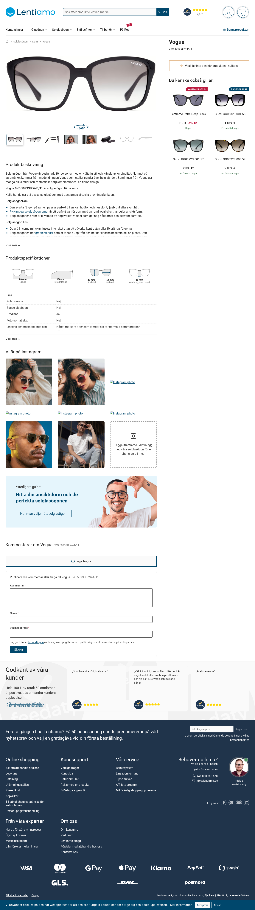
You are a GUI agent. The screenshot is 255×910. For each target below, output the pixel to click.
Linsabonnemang (127, 773)
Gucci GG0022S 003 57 (230, 159)
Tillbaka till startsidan (17, 895)
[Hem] (7, 41)
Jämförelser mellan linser (22, 846)
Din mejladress (19, 627)
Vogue (46, 41)
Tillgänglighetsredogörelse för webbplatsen (25, 803)
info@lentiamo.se (207, 780)
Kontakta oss (69, 852)
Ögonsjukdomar (16, 835)
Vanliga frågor (70, 768)
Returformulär (69, 779)
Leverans (11, 773)
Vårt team (67, 835)
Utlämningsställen (17, 785)
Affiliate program (127, 785)
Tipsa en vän (124, 779)
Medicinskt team (16, 841)
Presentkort (13, 790)
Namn (14, 613)
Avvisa (217, 905)
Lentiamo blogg (71, 841)
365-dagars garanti (73, 790)
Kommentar (18, 585)
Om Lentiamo (69, 829)
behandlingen (36, 642)
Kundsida (67, 773)
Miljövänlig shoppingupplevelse (136, 790)
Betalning (12, 779)
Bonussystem (124, 768)
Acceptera (203, 905)
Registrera (241, 729)
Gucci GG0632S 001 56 (230, 114)
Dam (35, 41)
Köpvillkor (12, 796)
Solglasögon (20, 41)
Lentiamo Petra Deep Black (188, 114)
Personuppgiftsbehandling (22, 811)
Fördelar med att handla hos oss (81, 846)
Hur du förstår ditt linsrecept (23, 829)
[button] (15, 139)
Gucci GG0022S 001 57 (188, 159)
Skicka (18, 649)
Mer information (181, 905)
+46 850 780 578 (207, 776)
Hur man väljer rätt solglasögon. (43, 513)
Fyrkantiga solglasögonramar (29, 211)
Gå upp (35, 895)
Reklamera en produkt (74, 785)
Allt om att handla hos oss (22, 768)
